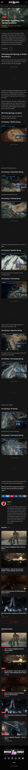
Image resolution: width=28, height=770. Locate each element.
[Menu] (2, 2)
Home (14, 762)
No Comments (18, 25)
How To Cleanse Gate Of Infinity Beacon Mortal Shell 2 (14, 693)
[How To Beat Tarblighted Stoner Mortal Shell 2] (14, 538)
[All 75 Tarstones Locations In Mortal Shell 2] (14, 604)
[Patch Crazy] (14, 2)
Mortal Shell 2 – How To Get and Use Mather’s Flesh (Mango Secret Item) (12, 569)
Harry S (4, 25)
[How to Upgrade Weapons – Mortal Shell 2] (14, 728)
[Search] (26, 2)
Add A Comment (14, 622)
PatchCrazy (15, 766)
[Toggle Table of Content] (9, 49)
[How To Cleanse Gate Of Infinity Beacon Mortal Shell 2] (14, 582)
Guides (3, 17)
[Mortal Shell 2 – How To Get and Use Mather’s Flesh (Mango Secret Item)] (14, 560)
